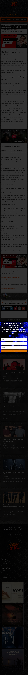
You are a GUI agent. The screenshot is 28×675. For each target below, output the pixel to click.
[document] (14, 337)
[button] (26, 323)
